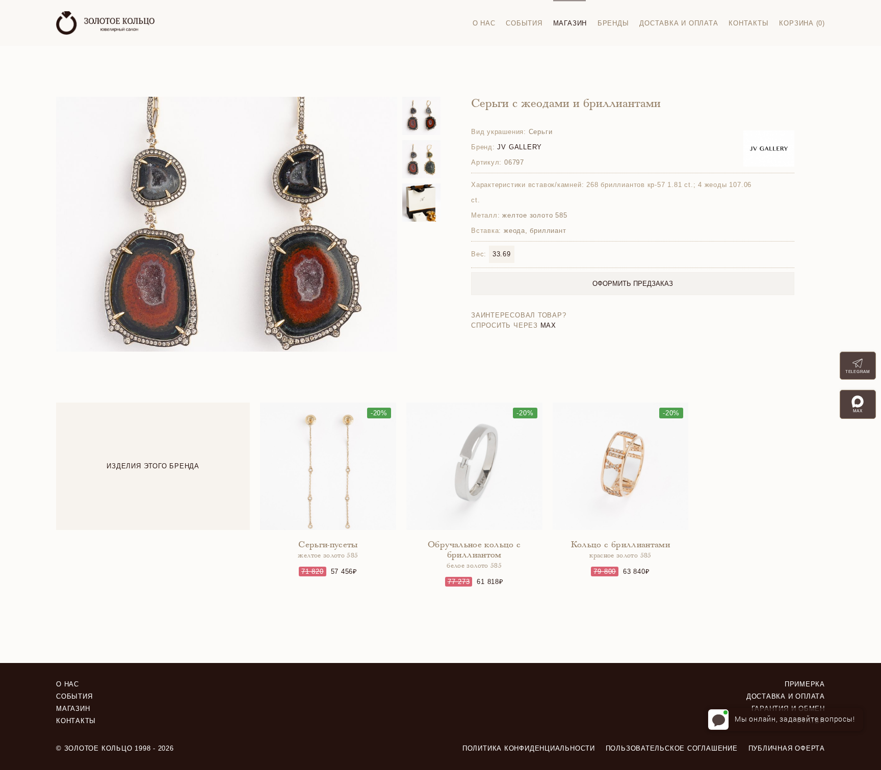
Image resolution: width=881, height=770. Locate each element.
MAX (548, 325)
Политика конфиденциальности (528, 748)
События (524, 23)
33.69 (502, 254)
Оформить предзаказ (632, 283)
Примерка (805, 684)
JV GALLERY (519, 147)
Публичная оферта (786, 748)
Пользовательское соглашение (672, 748)
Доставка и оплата (678, 23)
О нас (484, 23)
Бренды (613, 23)
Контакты (748, 23)
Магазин (570, 23)
